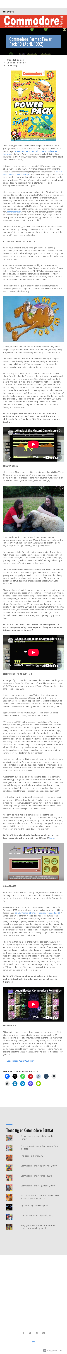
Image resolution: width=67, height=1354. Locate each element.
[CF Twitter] (30, 1333)
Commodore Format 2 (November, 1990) (39, 1165)
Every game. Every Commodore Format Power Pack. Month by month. (38, 1227)
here (51, 838)
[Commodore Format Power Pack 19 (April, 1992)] (33, 41)
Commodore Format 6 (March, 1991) (37, 1215)
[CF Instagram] (37, 1333)
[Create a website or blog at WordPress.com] (33, 1342)
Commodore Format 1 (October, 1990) (38, 1185)
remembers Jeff (14, 211)
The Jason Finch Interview (32, 1156)
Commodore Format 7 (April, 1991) (36, 1176)
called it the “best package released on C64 (38, 913)
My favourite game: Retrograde (34, 1205)
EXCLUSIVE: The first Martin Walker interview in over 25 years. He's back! (40, 1197)
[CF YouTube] (44, 1333)
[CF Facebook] (23, 1333)
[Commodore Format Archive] (33, 21)
